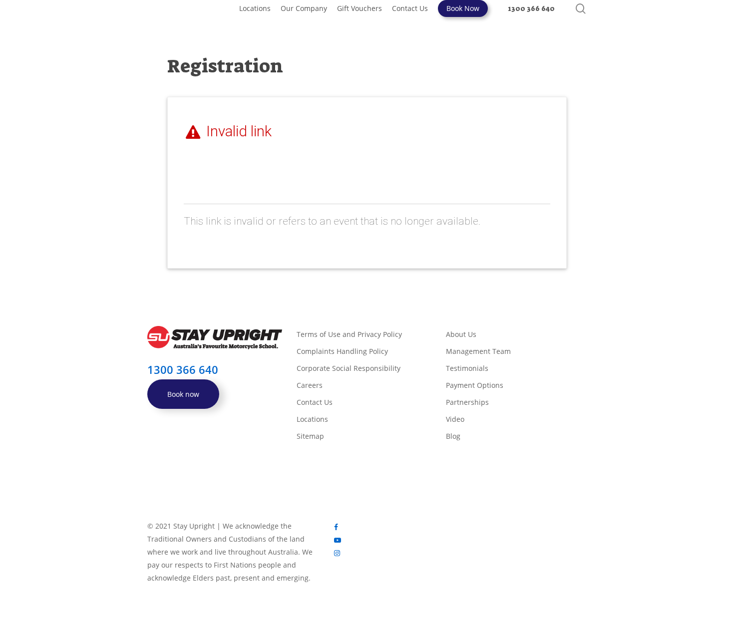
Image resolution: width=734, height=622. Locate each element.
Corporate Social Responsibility (348, 368)
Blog (453, 436)
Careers (310, 385)
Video (455, 419)
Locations (312, 419)
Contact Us (315, 402)
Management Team (478, 351)
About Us (461, 334)
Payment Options (474, 385)
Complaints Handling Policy (342, 351)
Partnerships (467, 402)
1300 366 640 (182, 369)
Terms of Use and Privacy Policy (349, 334)
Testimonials (467, 368)
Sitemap (310, 436)
